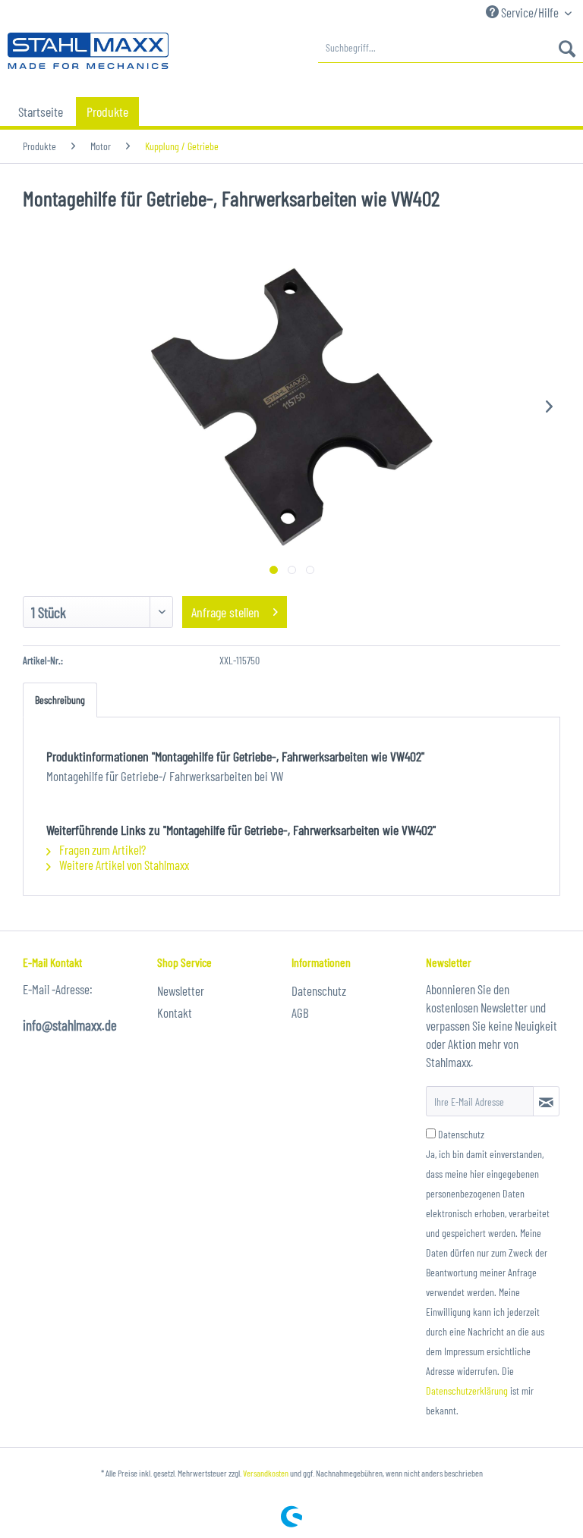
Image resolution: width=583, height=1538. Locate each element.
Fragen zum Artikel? (101, 849)
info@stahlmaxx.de (70, 1025)
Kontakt (174, 1012)
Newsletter (180, 990)
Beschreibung (60, 699)
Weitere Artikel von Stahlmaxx (123, 864)
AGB (300, 1012)
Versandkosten (265, 1472)
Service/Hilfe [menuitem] (530, 12)
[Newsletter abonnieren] (546, 1101)
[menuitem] (450, 48)
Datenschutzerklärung (467, 1390)
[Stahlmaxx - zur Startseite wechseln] (88, 52)
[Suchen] (567, 48)
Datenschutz (319, 990)
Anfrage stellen (225, 612)
